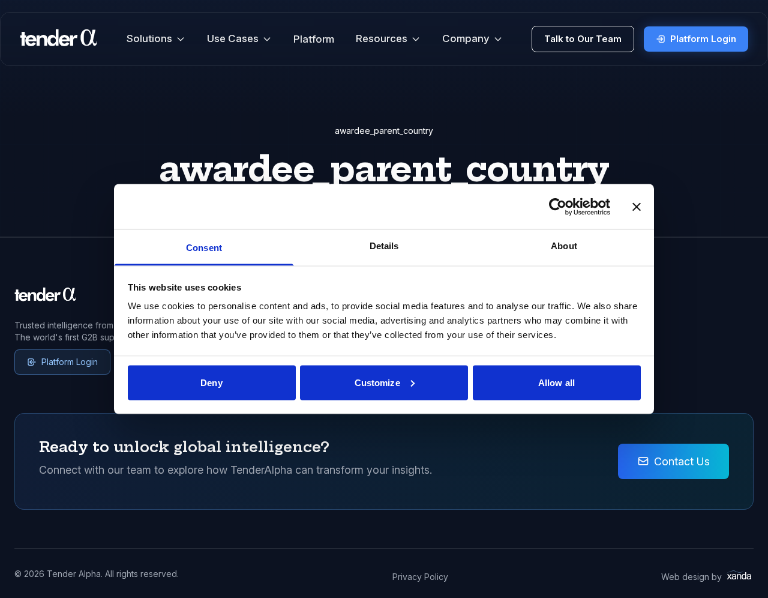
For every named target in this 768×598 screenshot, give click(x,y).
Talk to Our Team (583, 38)
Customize (377, 382)
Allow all (556, 382)
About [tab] (564, 246)
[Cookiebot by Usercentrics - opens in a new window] (557, 207)
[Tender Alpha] (58, 39)
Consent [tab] (204, 248)
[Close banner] (636, 206)
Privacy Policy (420, 577)
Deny (211, 382)
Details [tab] (384, 246)
